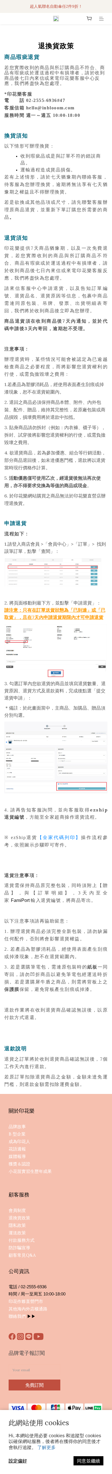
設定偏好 (18, 1461)
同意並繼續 (88, 1461)
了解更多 (46, 1447)
